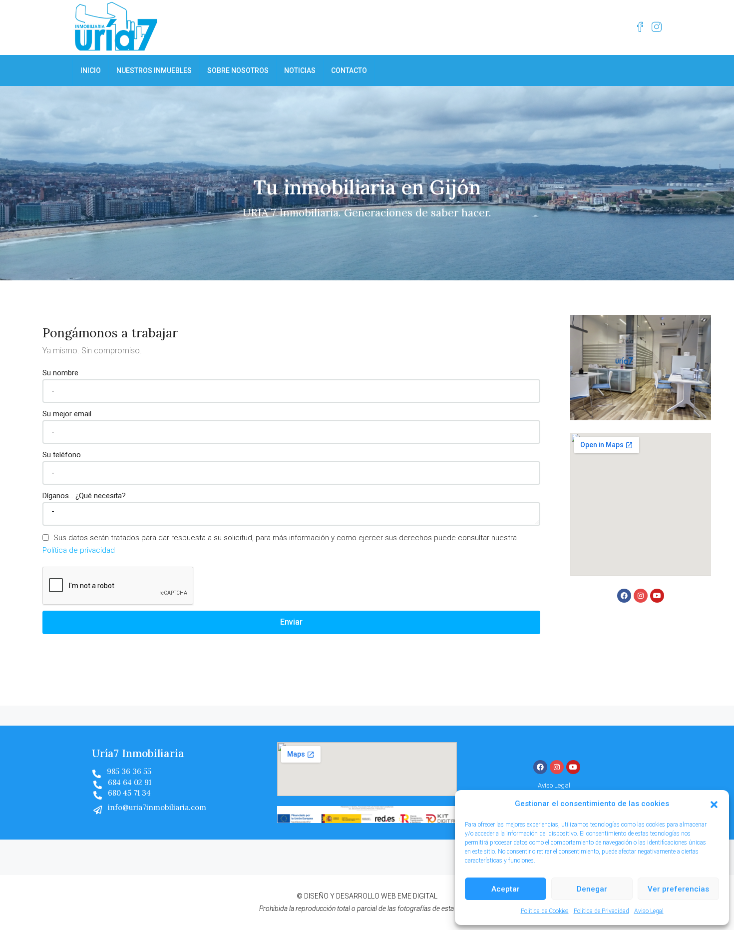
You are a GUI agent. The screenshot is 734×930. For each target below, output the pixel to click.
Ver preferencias (678, 889)
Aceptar (505, 889)
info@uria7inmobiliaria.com (157, 807)
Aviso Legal (649, 911)
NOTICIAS (300, 70)
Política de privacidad (78, 550)
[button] (714, 804)
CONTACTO (349, 70)
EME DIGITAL (417, 896)
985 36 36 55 (129, 771)
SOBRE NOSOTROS (238, 70)
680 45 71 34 (129, 793)
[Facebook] (624, 596)
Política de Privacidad (601, 911)
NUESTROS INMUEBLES (154, 70)
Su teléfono (61, 454)
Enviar (291, 622)
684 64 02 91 (129, 782)
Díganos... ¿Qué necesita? (84, 495)
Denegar (592, 889)
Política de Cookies (545, 911)
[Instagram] (641, 596)
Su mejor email (66, 413)
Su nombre (60, 372)
